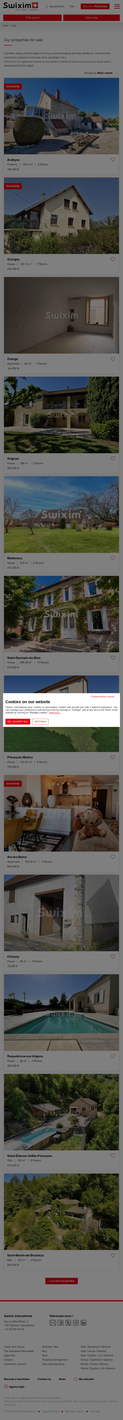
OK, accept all (18, 721)
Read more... (55, 713)
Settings (40, 721)
